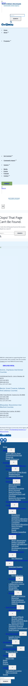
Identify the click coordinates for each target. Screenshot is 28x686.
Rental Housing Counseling (18, 531)
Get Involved (7, 642)
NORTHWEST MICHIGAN (11, 4)
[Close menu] (0, 444)
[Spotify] (12, 25)
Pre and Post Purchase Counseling (19, 522)
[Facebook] (2, 25)
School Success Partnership (14, 587)
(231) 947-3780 (4, 397)
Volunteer (9, 645)
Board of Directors (12, 459)
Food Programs (11, 607)
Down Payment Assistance (16, 527)
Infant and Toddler (15, 569)
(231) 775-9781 (4, 413)
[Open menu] (3, 206)
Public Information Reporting (18, 597)
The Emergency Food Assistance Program (16, 625)
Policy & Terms (4, 431)
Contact (2, 361)
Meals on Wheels (15, 610)
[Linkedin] (11, 25)
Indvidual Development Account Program (19, 548)
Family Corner (14, 590)
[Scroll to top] (1, 440)
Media (5, 169)
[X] (3, 435)
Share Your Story (12, 652)
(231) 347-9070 (4, 380)
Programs (6, 463)
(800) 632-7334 (4, 399)
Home (5, 30)
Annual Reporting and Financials (14, 456)
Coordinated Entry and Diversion (17, 495)
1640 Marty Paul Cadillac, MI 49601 (10, 411)
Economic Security (12, 634)
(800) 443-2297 (4, 415)
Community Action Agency (11, 5)
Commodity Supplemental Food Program (18, 629)
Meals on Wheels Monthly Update (17, 618)
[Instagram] (7, 25)
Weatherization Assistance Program (16, 475)
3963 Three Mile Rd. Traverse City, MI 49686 (12, 395)
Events (6, 171)
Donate (6, 183)
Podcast (6, 173)
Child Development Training (18, 603)
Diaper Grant (13, 639)
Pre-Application (17, 575)
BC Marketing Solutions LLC (18, 429)
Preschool (12, 579)
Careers (5, 655)
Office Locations (11, 673)
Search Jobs (10, 659)
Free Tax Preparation (16, 552)
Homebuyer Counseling (15, 516)
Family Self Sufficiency (19, 544)
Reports (11, 593)
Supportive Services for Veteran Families (17, 499)
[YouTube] (9, 25)
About (5, 450)
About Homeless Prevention (14, 486)
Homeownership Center (17, 508)
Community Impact (10, 649)
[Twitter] (5, 25)
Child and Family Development (17, 560)
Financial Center (15, 534)
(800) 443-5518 (4, 382)
